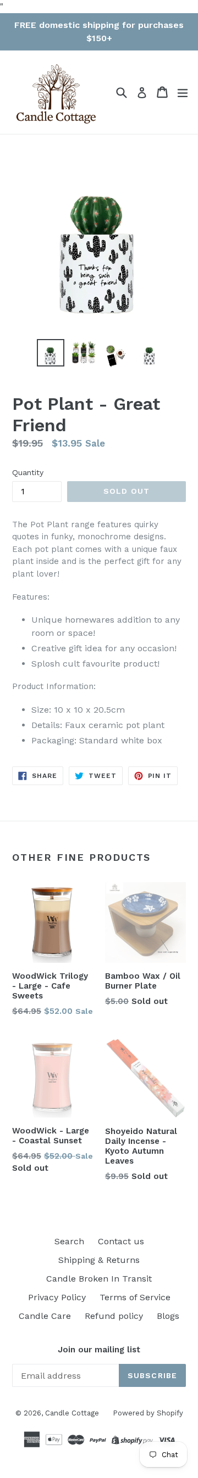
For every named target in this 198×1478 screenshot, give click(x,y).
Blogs (168, 1316)
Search (69, 1241)
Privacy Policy (57, 1297)
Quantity (27, 472)
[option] (50, 352)
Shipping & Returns (99, 1260)
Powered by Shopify (148, 1413)
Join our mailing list (99, 1350)
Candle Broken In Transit (99, 1278)
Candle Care (45, 1316)
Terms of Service (135, 1297)
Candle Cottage (72, 1413)
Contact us (121, 1241)
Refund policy (114, 1316)
